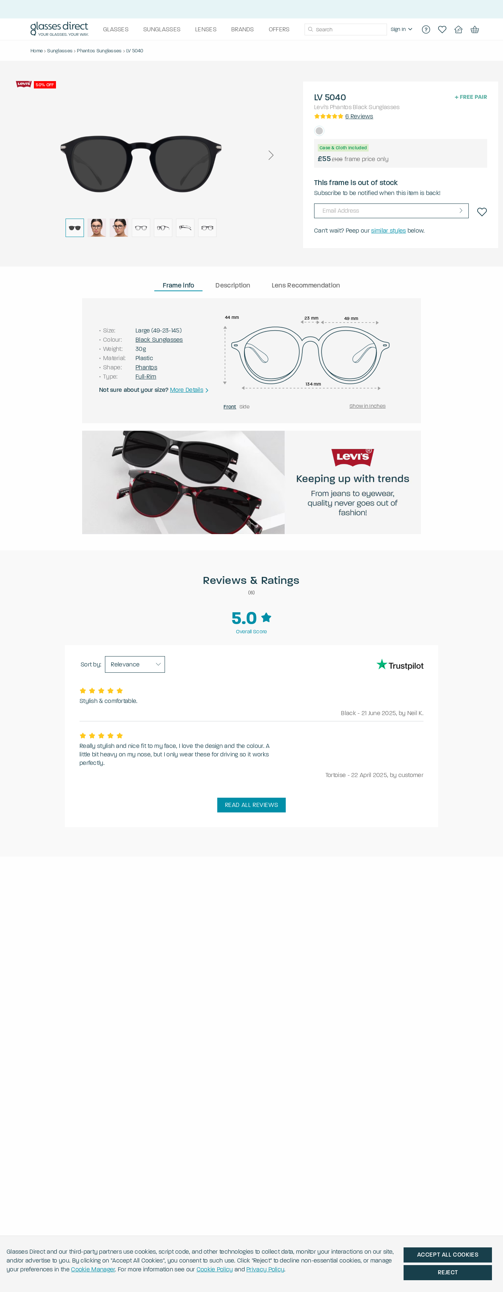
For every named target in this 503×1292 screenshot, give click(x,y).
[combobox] (346, 29)
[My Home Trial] (458, 29)
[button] (270, 155)
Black (360, 107)
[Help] (426, 29)
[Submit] (310, 29)
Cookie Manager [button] (93, 1269)
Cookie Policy (215, 1269)
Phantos (341, 107)
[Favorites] (442, 29)
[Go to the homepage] (59, 29)
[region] (402, 29)
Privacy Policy (265, 1269)
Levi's (321, 107)
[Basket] (475, 29)
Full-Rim (146, 376)
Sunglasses (384, 107)
